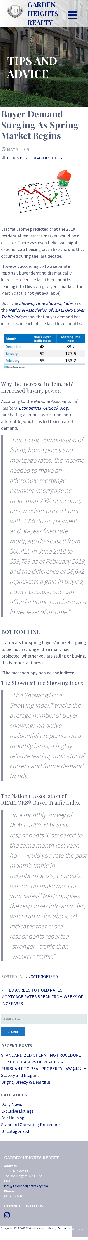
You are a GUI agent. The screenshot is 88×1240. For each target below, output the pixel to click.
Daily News (11, 1104)
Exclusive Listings (17, 1111)
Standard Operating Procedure (30, 1124)
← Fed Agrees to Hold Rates (31, 990)
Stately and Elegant (20, 1075)
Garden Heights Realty (43, 13)
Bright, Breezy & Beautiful (25, 1082)
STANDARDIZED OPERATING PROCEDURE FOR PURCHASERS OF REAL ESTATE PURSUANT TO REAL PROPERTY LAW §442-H (43, 1061)
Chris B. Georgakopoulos (34, 158)
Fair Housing (12, 1117)
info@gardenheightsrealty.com (26, 1186)
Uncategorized (41, 976)
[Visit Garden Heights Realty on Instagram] (7, 1216)
